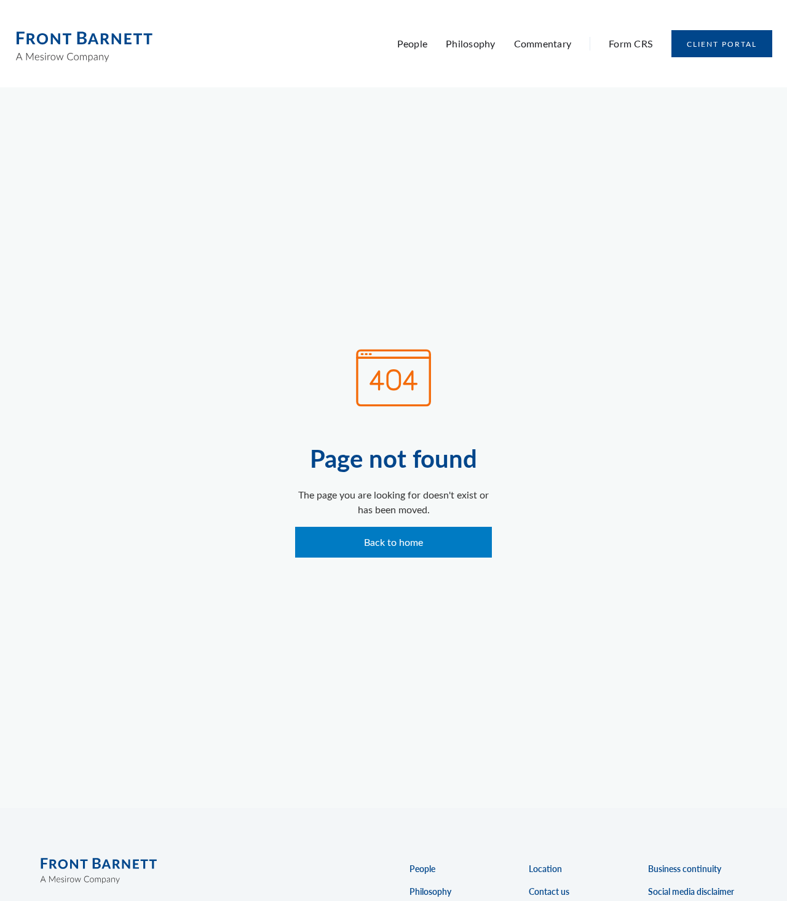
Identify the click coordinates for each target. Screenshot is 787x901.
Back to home (393, 541)
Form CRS (631, 43)
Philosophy (471, 43)
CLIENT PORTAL (722, 44)
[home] (84, 44)
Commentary (543, 43)
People (412, 43)
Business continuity (684, 869)
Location (545, 869)
